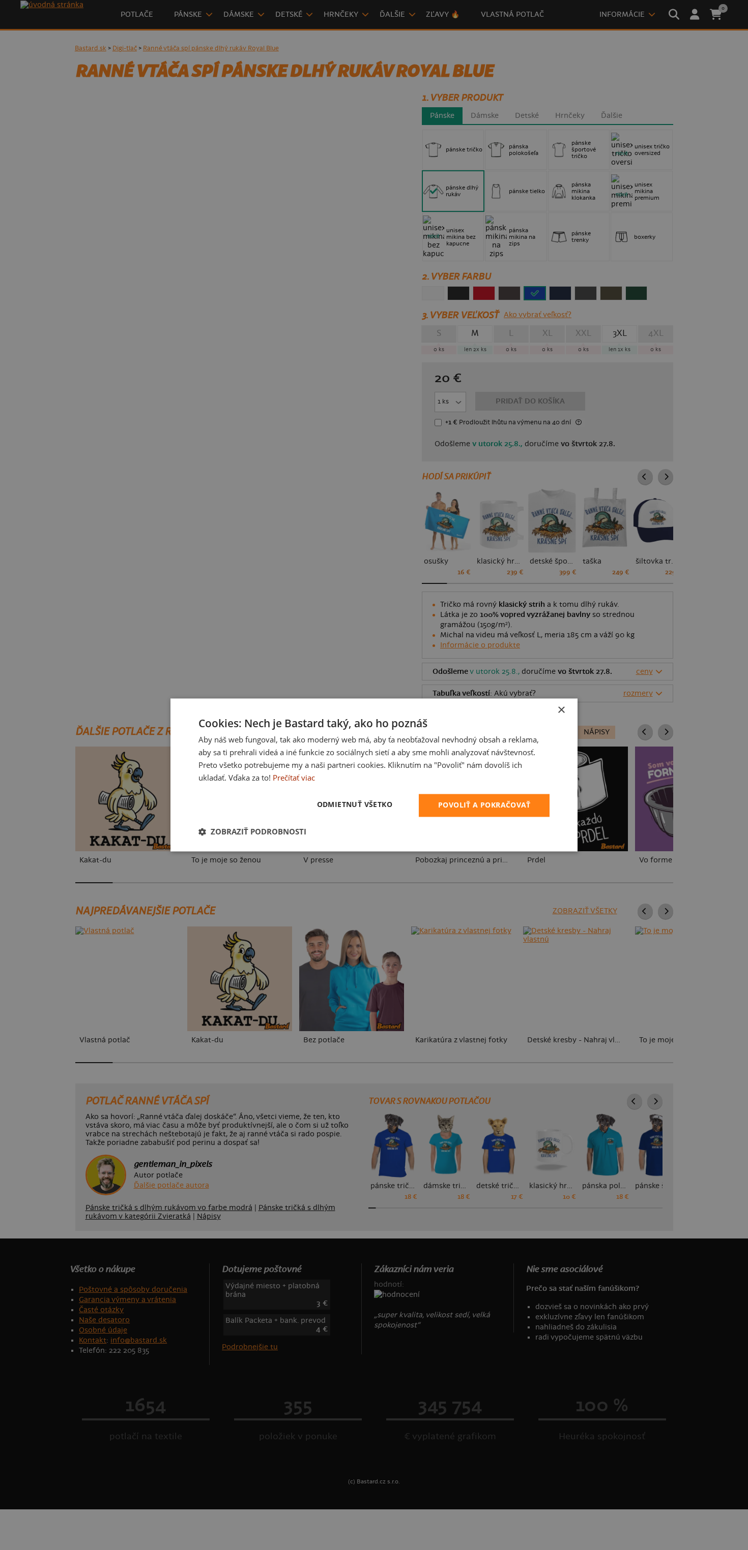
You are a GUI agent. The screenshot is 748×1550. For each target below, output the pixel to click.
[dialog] (374, 774)
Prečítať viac (294, 777)
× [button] (561, 710)
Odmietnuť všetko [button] (354, 805)
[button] (252, 831)
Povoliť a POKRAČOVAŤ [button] (484, 805)
